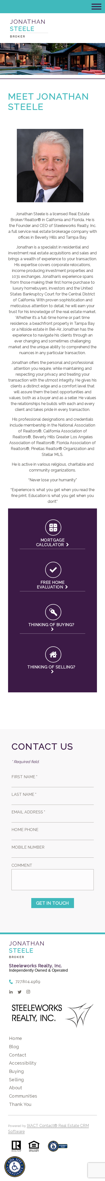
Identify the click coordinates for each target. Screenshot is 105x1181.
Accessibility (22, 1063)
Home (15, 1038)
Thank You (20, 1104)
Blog (14, 1046)
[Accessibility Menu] (15, 1166)
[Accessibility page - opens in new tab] (58, 1148)
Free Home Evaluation (51, 584)
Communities (23, 1096)
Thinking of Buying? (52, 624)
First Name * (24, 777)
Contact (17, 1054)
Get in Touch (52, 903)
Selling (16, 1079)
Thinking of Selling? (52, 667)
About (15, 1087)
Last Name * (23, 794)
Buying (16, 1071)
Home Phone (24, 829)
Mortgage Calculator (51, 542)
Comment (21, 865)
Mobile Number (27, 847)
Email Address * (28, 812)
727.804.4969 (27, 981)
